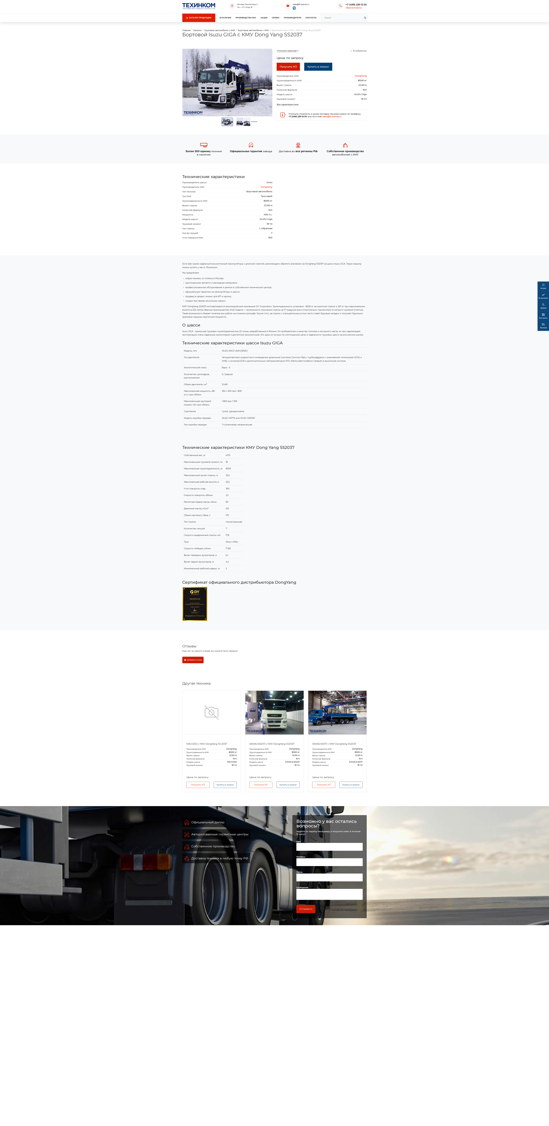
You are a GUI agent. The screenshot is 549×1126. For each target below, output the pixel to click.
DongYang (361, 75)
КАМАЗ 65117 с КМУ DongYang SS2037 (271, 744)
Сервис (276, 18)
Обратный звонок (354, 8)
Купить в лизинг (225, 799)
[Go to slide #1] (227, 122)
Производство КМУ (245, 18)
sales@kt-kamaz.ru (301, 4)
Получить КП (198, 799)
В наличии (225, 18)
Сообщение (302, 902)
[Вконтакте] (294, 8)
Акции (263, 18)
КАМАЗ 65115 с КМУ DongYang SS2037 (334, 744)
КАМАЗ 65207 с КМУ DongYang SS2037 (208, 744)
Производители (292, 18)
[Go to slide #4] (254, 122)
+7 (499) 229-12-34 (356, 4)
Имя (298, 856)
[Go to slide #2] (239, 122)
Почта (299, 887)
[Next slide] (266, 82)
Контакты (311, 18)
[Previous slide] (188, 82)
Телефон (301, 871)
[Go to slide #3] (247, 122)
